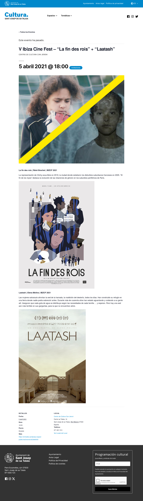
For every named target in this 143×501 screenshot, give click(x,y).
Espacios (51, 15)
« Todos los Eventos (27, 32)
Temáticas (65, 15)
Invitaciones (76, 68)
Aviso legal (100, 3)
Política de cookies (57, 464)
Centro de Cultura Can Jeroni (63, 416)
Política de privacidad (114, 3)
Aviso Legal (54, 457)
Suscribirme (112, 489)
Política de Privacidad (58, 460)
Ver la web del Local (60, 433)
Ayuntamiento (88, 3)
